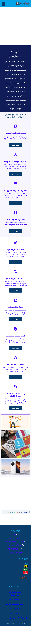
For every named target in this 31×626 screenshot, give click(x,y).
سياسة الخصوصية (15, 608)
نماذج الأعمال (14, 595)
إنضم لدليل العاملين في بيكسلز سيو (15, 617)
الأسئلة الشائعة (14, 599)
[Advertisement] (15, 29)
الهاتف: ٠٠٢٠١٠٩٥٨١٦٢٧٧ (13, 545)
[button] (21, 512)
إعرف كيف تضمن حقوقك (14, 604)
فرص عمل (14, 613)
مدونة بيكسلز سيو (14, 592)
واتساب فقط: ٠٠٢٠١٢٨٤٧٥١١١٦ (13, 541)
